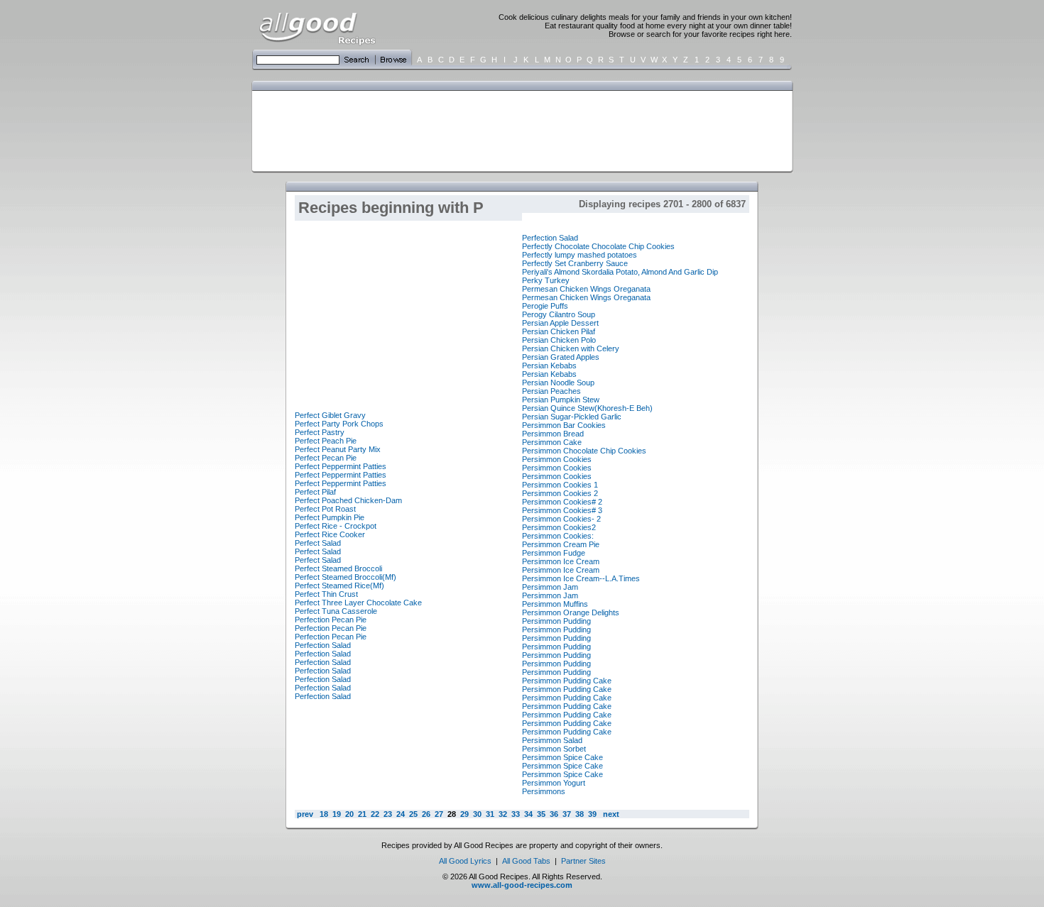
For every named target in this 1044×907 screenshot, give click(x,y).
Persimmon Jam (550, 587)
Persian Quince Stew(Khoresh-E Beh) (587, 408)
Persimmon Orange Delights (570, 612)
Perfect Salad (318, 543)
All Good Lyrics (465, 861)
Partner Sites (583, 861)
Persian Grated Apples (560, 357)
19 (336, 814)
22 (375, 814)
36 (554, 814)
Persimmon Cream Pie (560, 544)
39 (592, 814)
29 (464, 814)
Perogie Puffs (545, 306)
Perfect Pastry (319, 432)
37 (566, 814)
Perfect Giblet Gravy (330, 415)
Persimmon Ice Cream (560, 561)
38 (579, 814)
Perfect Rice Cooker (330, 534)
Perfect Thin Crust (326, 594)
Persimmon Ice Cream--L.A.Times (581, 578)
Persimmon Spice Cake (562, 757)
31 (490, 814)
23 (387, 814)
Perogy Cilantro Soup (558, 314)
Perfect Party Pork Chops (339, 423)
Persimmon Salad (552, 740)
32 (502, 814)
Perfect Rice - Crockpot (335, 526)
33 (515, 814)
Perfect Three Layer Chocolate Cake (358, 602)
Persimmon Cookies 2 (560, 493)
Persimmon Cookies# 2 (562, 502)
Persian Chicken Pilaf (558, 331)
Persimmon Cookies (557, 459)
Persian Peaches (551, 391)
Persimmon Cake (552, 442)
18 (323, 814)
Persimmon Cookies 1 (560, 484)
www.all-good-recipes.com (522, 885)
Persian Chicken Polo (559, 340)
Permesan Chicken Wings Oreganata (586, 289)
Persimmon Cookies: (558, 536)
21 (362, 814)
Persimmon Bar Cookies (564, 425)
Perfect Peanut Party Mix (338, 449)
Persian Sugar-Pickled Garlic (571, 416)
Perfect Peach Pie (326, 440)
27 (439, 814)
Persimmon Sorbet (554, 748)
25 (413, 814)
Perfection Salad (323, 645)
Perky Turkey (546, 280)
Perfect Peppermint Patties (340, 466)
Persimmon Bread (553, 433)
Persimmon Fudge (553, 553)
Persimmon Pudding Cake (566, 680)
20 (349, 814)
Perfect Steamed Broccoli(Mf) (345, 577)
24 (400, 814)
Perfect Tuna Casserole (336, 611)
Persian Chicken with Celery (570, 348)
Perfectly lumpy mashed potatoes (579, 255)
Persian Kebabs (549, 365)
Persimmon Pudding (556, 621)
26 (426, 814)
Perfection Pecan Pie (330, 619)
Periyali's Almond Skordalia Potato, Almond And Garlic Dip (620, 272)
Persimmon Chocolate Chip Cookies (584, 450)
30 (477, 814)
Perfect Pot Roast (325, 509)
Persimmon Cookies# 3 (562, 510)
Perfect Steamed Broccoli (338, 568)
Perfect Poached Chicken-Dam (348, 500)
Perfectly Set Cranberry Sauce (575, 263)
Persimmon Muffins (555, 604)
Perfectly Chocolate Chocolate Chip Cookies (598, 246)
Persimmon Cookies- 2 (561, 519)
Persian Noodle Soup (558, 382)
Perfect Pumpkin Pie (329, 517)
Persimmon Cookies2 (559, 527)
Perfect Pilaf (315, 492)
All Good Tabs (526, 861)
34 (528, 814)
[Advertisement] (519, 130)
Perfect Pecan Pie (326, 458)
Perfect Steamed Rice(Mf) (339, 585)
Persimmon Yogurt (553, 783)
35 (541, 814)
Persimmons (543, 791)
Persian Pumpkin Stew (560, 399)
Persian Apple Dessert (560, 323)
